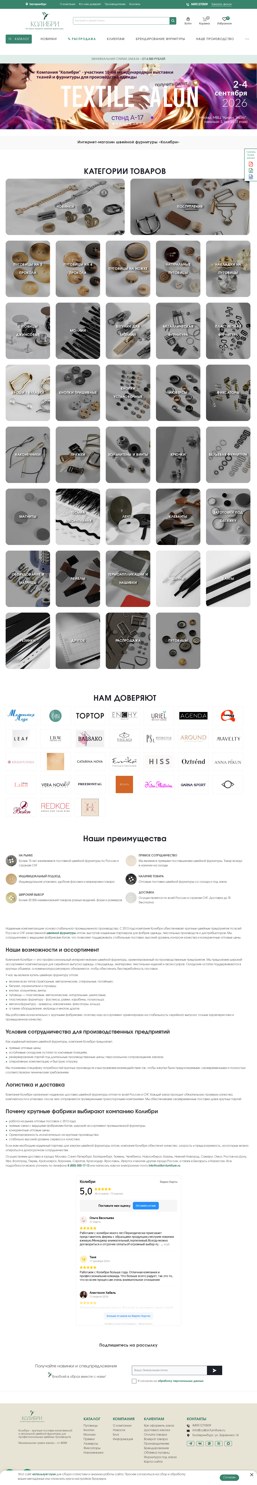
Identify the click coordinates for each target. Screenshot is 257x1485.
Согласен (229, 1477)
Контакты (134, 4)
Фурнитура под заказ (160, 1457)
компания (124, 1419)
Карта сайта (153, 1461)
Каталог (92, 1419)
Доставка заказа (157, 1430)
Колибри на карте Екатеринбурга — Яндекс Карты (128, 1323)
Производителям (115, 4)
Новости (119, 1430)
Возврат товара (156, 1439)
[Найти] (173, 21)
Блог (116, 1434)
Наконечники (93, 1452)
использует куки (44, 1474)
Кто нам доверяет (90, 4)
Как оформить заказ (159, 1425)
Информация (123, 1439)
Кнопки (89, 1430)
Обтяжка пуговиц (157, 1452)
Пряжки (89, 1439)
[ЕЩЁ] (247, 39)
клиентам (154, 1419)
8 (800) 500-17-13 (78, 1165)
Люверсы (91, 1443)
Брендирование (156, 1448)
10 (144, 124)
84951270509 (199, 4)
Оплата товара (155, 1434)
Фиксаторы (92, 1448)
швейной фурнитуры (61, 933)
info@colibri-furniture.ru (164, 1165)
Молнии (90, 1434)
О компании (67, 4)
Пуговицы (91, 1425)
